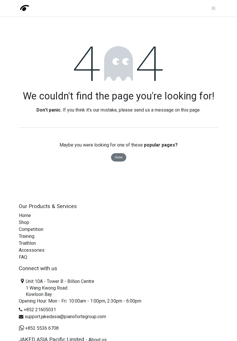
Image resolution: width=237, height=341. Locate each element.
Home (119, 157)
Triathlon (27, 243)
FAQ (23, 257)
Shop (24, 222)
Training (26, 236)
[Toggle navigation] (213, 8)
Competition (31, 229)
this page (190, 110)
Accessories (32, 250)
